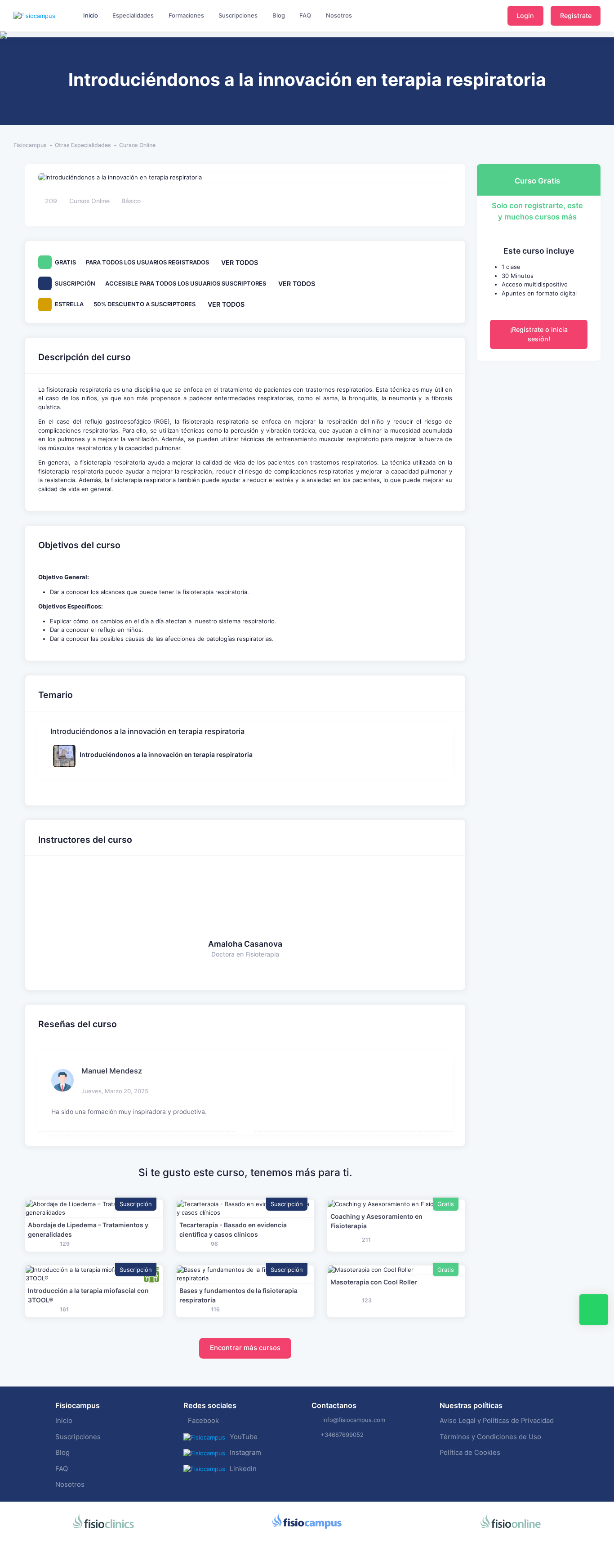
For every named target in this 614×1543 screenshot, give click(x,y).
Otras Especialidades (83, 145)
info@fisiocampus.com (353, 1419)
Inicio (63, 1421)
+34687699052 (342, 1434)
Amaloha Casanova (245, 943)
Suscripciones (78, 1437)
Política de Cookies (470, 1453)
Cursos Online (137, 145)
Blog (62, 1453)
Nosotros (70, 1484)
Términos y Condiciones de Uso (490, 1437)
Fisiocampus (30, 145)
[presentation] (8, 62)
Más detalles (94, 1208)
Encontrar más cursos (245, 1348)
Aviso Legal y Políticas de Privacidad (497, 1421)
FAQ (61, 1469)
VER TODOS (239, 262)
